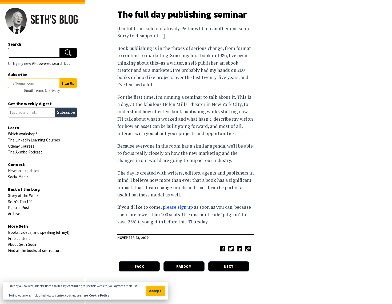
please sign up (178, 207)
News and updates (23, 170)
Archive (14, 213)
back (139, 266)
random (184, 266)
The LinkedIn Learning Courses (34, 140)
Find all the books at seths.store (35, 250)
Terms (39, 90)
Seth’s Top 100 (20, 201)
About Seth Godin (22, 244)
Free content (19, 238)
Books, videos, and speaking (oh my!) (38, 232)
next (228, 266)
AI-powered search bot (51, 63)
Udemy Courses (21, 146)
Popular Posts (19, 207)
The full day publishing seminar (182, 14)
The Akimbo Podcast (25, 152)
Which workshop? (22, 133)
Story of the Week (23, 195)
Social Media (18, 176)
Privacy (54, 90)
